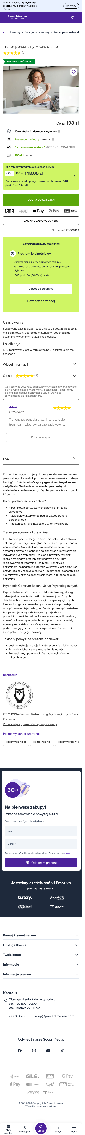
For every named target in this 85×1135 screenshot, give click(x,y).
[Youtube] (48, 1050)
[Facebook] (19, 1050)
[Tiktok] (62, 1050)
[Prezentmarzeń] (17, 17)
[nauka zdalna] (41, 90)
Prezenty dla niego (16, 741)
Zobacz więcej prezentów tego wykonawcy (30, 724)
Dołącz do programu (41, 288)
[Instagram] (34, 1050)
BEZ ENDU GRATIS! (59, 147)
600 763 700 (17, 1016)
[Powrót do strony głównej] (4, 32)
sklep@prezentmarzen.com (54, 1016)
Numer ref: (58, 230)
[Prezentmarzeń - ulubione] (72, 17)
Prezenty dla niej (42, 741)
